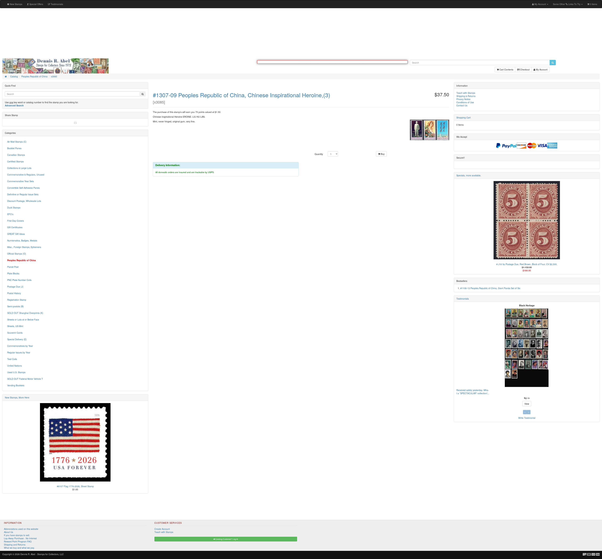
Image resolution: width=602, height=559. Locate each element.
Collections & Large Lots (19, 168)
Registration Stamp (16, 299)
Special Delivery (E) (17, 339)
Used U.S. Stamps (16, 372)
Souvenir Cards (15, 332)
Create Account (162, 529)
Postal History (14, 293)
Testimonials (462, 298)
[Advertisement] (301, 33)
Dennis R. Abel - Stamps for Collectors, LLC (42, 554)
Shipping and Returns (14, 544)
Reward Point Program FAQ (18, 541)
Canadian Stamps (16, 155)
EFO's (10, 214)
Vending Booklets (15, 385)
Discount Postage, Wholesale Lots (24, 201)
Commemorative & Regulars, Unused (25, 174)
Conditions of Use (465, 102)
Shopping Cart (463, 117)
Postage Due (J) (15, 286)
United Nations (14, 365)
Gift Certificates (14, 227)
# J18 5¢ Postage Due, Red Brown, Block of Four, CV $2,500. (526, 264)
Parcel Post (12, 267)
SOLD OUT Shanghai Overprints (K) (25, 313)
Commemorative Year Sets (20, 181)
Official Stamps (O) (16, 253)
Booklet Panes (14, 148)
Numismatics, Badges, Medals (22, 240)
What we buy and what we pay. (19, 547)
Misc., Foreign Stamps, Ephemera (24, 247)
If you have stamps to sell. (17, 535)
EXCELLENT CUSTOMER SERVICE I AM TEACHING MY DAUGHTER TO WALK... (497, 351)
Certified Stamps (15, 161)
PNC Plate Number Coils (19, 280)
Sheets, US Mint (15, 326)
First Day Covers (15, 220)
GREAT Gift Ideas (16, 234)
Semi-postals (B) (15, 306)
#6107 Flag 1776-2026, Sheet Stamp (75, 486)
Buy (382, 154)
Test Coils (12, 359)
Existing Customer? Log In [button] (226, 539)
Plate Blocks (13, 273)
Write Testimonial (526, 418)
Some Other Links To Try (567, 4)
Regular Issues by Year (18, 352)
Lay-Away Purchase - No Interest (20, 538)
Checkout (525, 71)
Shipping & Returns (465, 96)
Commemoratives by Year (20, 346)
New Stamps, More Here (17, 397)
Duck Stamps (13, 207)
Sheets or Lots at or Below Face (23, 319)
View (526, 362)
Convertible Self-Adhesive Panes (23, 187)
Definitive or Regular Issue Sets (22, 194)
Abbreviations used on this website (21, 529)
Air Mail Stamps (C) (16, 141)
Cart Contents (506, 71)
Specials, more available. (468, 175)
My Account (541, 71)
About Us (8, 532)
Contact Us (461, 105)
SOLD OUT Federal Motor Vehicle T (25, 379)
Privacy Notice (463, 99)
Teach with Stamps (465, 93)
